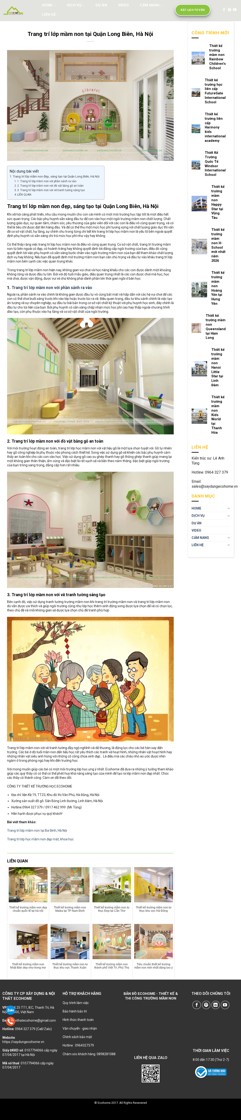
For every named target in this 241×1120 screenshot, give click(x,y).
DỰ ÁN (101, 5)
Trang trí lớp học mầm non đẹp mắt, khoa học (40, 839)
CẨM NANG (150, 5)
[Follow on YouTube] (234, 10)
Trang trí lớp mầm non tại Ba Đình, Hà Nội (37, 830)
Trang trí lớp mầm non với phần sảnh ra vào (52, 287)
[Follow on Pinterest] (229, 10)
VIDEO (123, 5)
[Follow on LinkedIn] (215, 1005)
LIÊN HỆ (49, 14)
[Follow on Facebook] (224, 10)
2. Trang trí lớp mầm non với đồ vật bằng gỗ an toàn (50, 185)
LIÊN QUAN (24, 194)
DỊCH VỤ (74, 5)
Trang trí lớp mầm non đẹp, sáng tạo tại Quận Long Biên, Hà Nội (56, 176)
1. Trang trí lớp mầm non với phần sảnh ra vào (46, 181)
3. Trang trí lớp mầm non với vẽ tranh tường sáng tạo (51, 190)
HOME (47, 5)
